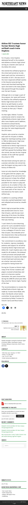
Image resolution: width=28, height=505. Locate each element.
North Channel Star (7, 492)
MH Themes (23, 502)
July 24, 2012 (6, 54)
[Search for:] (14, 445)
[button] (26, 9)
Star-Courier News (7, 491)
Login (14, 503)
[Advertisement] (14, 26)
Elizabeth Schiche (6, 426)
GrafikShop (5, 496)
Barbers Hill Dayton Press (8, 494)
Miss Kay (4, 434)
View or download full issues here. (13, 403)
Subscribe (20, 416)
